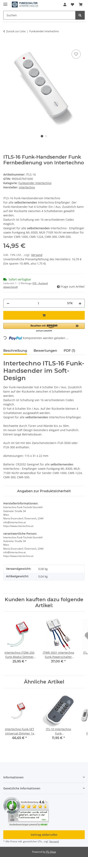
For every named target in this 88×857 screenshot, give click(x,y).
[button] (65, 4)
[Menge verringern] (7, 303)
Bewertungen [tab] (45, 351)
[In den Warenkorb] (6, 44)
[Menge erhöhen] (80, 303)
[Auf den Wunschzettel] (76, 54)
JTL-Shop (51, 852)
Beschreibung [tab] (15, 351)
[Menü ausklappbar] (5, 2)
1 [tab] (42, 136)
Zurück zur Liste (15, 31)
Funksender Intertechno (34, 183)
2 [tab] (46, 136)
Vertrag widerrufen (44, 835)
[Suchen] (80, 15)
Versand (36, 255)
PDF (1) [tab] (69, 351)
